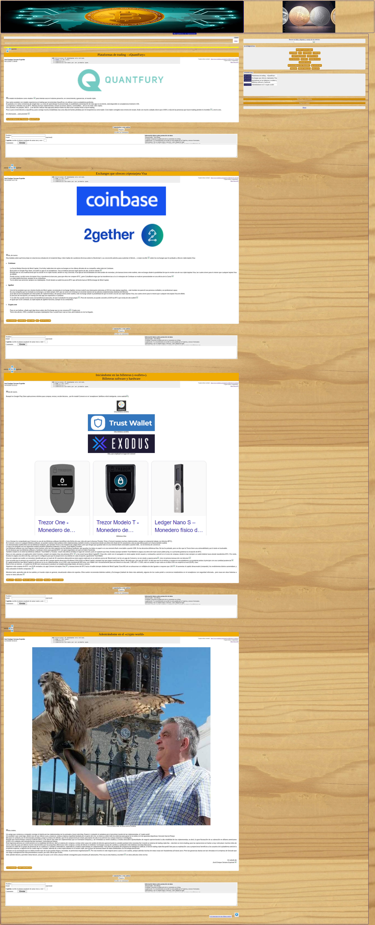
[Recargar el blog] (122, 17)
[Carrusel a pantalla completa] (309, 17)
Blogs (304, 107)
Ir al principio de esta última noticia (220, 916)
